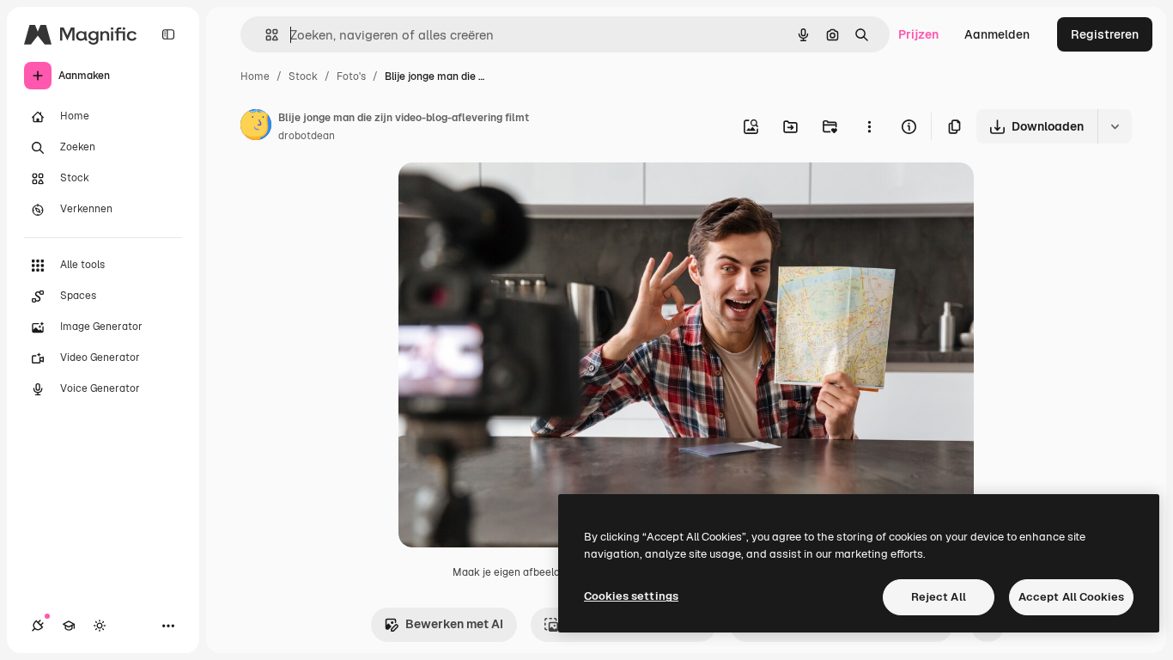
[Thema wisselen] (99, 625)
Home (255, 76)
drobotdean (306, 136)
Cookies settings (631, 596)
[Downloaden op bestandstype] (1114, 126)
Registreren (1105, 34)
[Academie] (68, 625)
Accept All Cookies (1071, 597)
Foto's (351, 76)
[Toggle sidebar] (168, 34)
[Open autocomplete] (265, 34)
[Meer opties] (869, 126)
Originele (511, 195)
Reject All (938, 597)
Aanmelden (997, 34)
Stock (303, 76)
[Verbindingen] (38, 625)
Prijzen (918, 34)
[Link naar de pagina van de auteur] (255, 127)
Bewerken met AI (454, 624)
